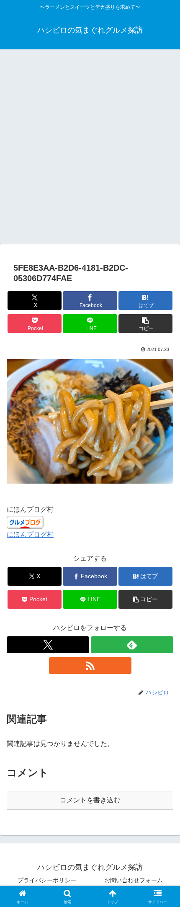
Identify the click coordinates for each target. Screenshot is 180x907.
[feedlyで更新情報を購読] (132, 644)
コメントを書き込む (90, 800)
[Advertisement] (90, 149)
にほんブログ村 (30, 534)
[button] (145, 323)
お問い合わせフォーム (133, 880)
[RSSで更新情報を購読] (90, 665)
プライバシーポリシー (47, 880)
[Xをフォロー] (48, 644)
